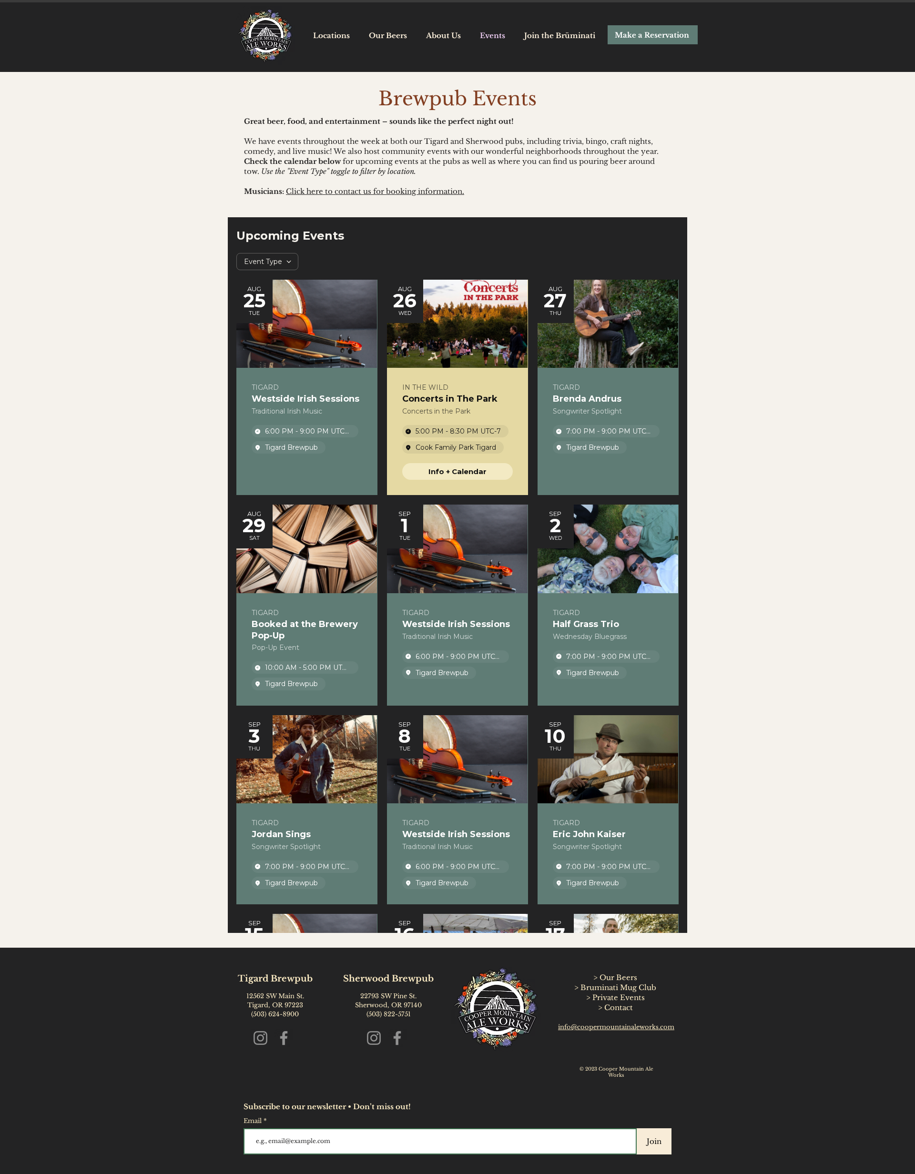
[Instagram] (260, 1038)
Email (254, 1121)
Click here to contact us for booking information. (375, 191)
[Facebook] (283, 1038)
